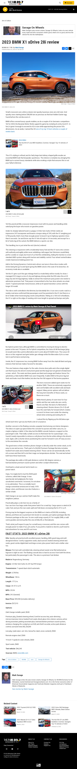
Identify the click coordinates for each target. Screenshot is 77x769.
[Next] (69, 212)
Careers (46, 744)
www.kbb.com (22, 653)
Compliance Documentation (64, 744)
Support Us (47, 745)
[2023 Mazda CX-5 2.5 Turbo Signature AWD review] (10, 723)
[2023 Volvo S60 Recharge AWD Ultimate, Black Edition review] (44, 710)
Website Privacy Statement (64, 747)
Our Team (31, 744)
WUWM (24, 659)
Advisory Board (32, 745)
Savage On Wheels (33, 27)
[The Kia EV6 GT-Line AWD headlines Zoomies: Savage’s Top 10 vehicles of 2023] (12, 143)
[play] (5, 9)
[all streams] (74, 9)
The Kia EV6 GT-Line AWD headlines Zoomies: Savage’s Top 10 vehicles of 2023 (61, 722)
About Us (31, 742)
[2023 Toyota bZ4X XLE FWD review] (10, 710)
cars (32, 659)
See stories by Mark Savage (23, 689)
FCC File (61, 742)
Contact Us (47, 742)
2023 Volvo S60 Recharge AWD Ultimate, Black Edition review (60, 709)
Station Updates (33, 747)
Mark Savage (19, 47)
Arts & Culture (6, 21)
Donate (69, 3)
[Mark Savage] (6, 678)
